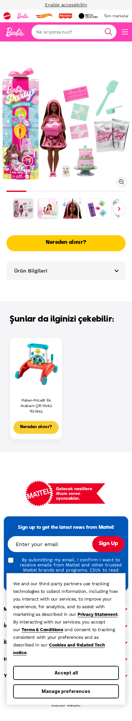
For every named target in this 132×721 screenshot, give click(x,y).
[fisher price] (65, 16)
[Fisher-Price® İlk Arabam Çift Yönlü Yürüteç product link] (36, 364)
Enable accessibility (66, 5)
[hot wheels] (43, 16)
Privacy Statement (98, 614)
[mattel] (7, 16)
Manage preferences (66, 691)
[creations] (88, 16)
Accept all (66, 672)
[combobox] (74, 32)
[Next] (119, 208)
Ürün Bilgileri (30, 271)
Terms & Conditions (42, 629)
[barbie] (23, 16)
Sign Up (108, 543)
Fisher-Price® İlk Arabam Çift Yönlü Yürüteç (36, 405)
